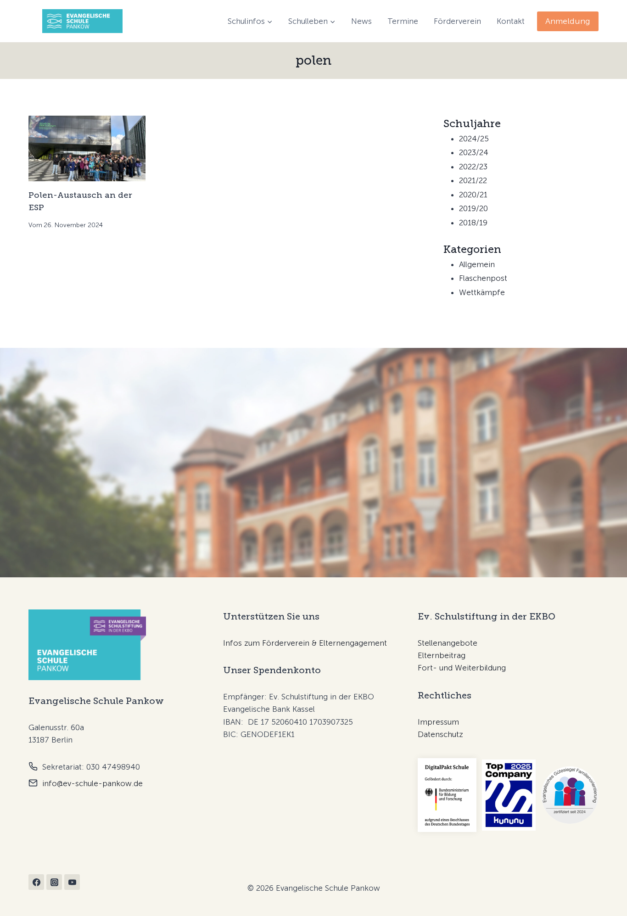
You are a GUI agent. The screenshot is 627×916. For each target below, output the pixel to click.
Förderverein (457, 21)
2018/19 (473, 222)
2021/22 (473, 180)
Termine (402, 21)
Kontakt (511, 21)
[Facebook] (36, 882)
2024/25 (474, 138)
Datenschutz (440, 734)
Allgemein (477, 264)
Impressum (438, 721)
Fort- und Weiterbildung (462, 667)
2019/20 (473, 208)
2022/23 (473, 166)
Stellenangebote (447, 643)
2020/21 (473, 194)
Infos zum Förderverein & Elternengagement (305, 643)
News (361, 21)
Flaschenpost (483, 278)
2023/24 (473, 152)
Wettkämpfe (482, 292)
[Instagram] (54, 882)
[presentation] (87, 148)
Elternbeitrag (441, 655)
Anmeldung (567, 21)
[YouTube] (72, 882)
